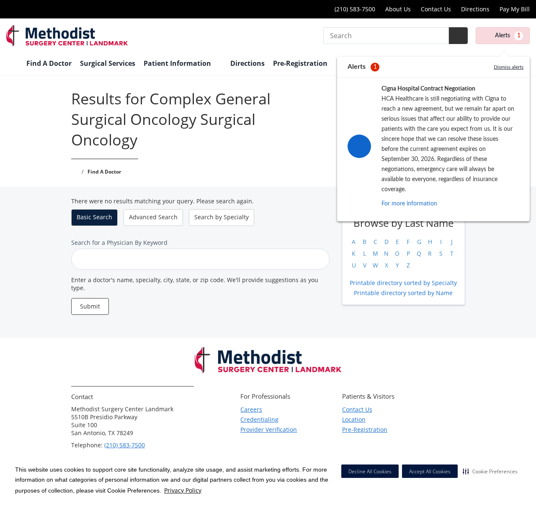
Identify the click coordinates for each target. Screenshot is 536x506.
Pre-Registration (300, 63)
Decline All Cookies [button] (370, 471)
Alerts (508, 36)
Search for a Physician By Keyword (119, 243)
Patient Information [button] (178, 63)
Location (354, 419)
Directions (475, 9)
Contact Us (436, 9)
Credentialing (259, 419)
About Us (398, 9)
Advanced (153, 217)
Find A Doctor (49, 63)
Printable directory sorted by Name (403, 293)
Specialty (221, 217)
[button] (490, 471)
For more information (409, 204)
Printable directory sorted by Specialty (403, 283)
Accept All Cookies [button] (430, 471)
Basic (94, 217)
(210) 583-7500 (354, 9)
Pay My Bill (515, 9)
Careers (251, 409)
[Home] (12, 64)
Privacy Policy (182, 490)
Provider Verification (268, 429)
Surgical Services (107, 63)
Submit (90, 306)
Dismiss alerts (508, 67)
